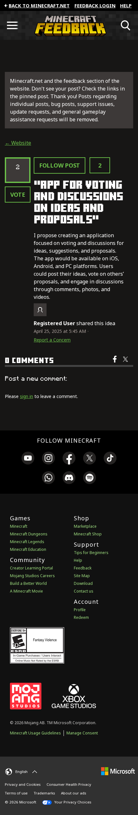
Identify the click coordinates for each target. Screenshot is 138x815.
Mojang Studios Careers (32, 575)
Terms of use (16, 793)
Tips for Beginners (91, 552)
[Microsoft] (118, 771)
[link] (28, 459)
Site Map (82, 575)
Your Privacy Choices (72, 802)
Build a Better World (28, 583)
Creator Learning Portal (31, 568)
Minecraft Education (28, 549)
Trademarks (44, 793)
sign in (26, 396)
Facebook (115, 363)
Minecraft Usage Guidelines (35, 733)
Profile (80, 609)
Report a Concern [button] (52, 340)
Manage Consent (82, 733)
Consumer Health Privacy (69, 784)
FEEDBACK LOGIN (95, 5)
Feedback (82, 568)
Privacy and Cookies (22, 784)
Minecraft (18, 526)
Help (126, 5)
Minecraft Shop (88, 534)
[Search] (126, 25)
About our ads (73, 793)
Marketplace (85, 526)
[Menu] (12, 25)
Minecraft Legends (27, 541)
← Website (18, 142)
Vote (17, 194)
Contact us (83, 591)
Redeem (81, 617)
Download (83, 583)
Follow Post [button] (59, 165)
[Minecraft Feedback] (69, 25)
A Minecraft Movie (26, 591)
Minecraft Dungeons (28, 534)
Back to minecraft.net (39, 5)
